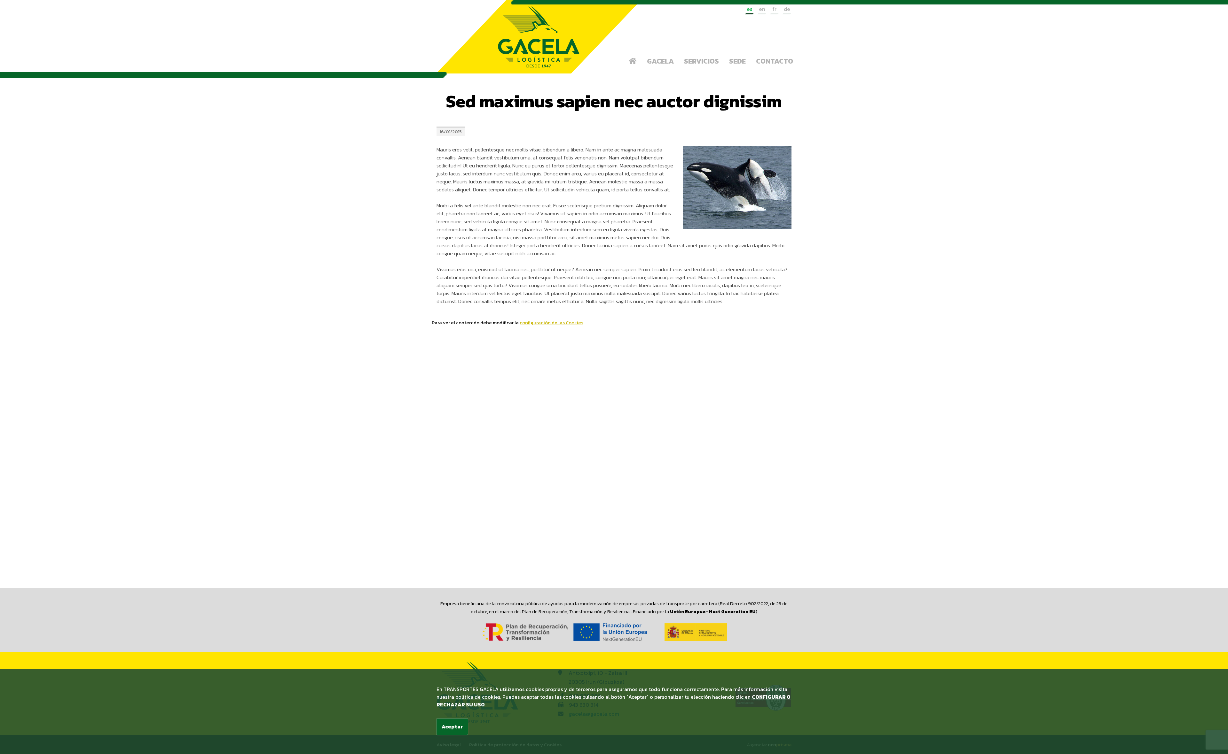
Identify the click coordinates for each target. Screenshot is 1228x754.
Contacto (774, 61)
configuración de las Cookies (551, 322)
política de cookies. (478, 697)
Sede (737, 61)
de (787, 9)
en (762, 9)
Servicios (701, 61)
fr (774, 9)
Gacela (660, 61)
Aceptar (452, 726)
